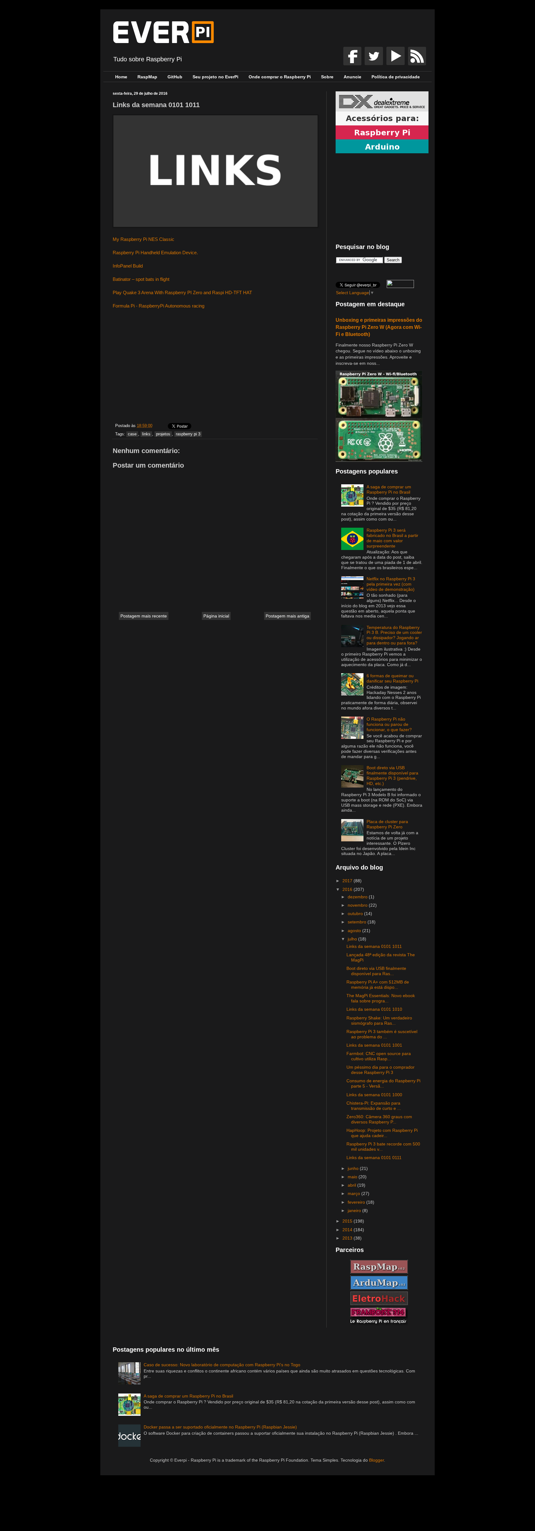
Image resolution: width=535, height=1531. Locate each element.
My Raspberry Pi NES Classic (143, 239)
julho (353, 938)
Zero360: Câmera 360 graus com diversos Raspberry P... (379, 1119)
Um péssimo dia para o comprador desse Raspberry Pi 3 (380, 1070)
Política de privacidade (396, 76)
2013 (348, 1238)
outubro (356, 913)
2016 (348, 889)
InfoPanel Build (128, 265)
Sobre (327, 76)
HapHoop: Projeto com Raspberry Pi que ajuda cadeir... (382, 1133)
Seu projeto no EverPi (215, 76)
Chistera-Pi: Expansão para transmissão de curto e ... (373, 1106)
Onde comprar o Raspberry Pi (280, 76)
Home (121, 76)
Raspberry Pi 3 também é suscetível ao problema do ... (381, 1034)
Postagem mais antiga (287, 615)
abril (352, 1185)
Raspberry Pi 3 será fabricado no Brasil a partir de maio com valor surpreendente (392, 538)
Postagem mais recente (143, 615)
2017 (348, 880)
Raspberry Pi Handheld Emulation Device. (155, 252)
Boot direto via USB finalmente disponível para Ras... (376, 971)
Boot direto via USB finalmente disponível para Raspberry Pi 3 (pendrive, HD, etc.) (392, 775)
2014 (348, 1229)
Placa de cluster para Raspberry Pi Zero (387, 824)
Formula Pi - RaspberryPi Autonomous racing (158, 305)
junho (354, 1168)
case (132, 434)
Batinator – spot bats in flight (141, 279)
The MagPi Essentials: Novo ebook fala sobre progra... (380, 998)
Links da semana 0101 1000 (374, 1094)
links (146, 434)
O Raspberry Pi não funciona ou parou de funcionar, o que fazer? (389, 724)
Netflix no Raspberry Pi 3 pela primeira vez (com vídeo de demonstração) (391, 584)
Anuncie (352, 76)
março (354, 1193)
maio (353, 1176)
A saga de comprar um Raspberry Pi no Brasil (389, 489)
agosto (355, 930)
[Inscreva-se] (353, 63)
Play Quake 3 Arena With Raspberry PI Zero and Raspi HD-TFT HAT (182, 292)
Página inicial (216, 615)
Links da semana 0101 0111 (374, 1157)
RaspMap (147, 76)
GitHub (174, 76)
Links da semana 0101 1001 (374, 1045)
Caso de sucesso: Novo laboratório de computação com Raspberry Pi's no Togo (222, 1364)
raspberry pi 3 (188, 434)
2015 (348, 1221)
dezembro (358, 896)
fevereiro (357, 1202)
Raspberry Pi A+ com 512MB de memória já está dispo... (377, 984)
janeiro (355, 1210)
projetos (163, 434)
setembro (358, 921)
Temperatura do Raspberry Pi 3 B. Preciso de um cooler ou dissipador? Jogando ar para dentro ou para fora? (394, 635)
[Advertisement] (215, 367)
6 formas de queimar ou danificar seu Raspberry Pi (392, 678)
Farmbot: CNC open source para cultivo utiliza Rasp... (378, 1056)
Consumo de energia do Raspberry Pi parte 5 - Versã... (383, 1083)
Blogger (376, 1460)
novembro (358, 905)
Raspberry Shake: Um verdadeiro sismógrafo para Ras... (379, 1020)
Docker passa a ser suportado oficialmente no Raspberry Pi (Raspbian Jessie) (220, 1426)
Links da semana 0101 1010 (374, 1009)
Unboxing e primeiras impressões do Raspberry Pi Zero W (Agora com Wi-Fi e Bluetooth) (379, 327)
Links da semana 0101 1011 (374, 946)
